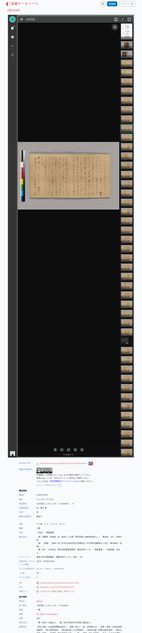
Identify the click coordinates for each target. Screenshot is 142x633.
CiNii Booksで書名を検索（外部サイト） (58, 591)
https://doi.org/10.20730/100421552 (57, 587)
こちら (65, 474)
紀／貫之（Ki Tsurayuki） (47, 614)
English (112, 3)
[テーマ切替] (103, 3)
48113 (39, 601)
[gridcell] (22, 3)
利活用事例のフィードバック (62, 481)
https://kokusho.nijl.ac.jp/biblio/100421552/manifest (63, 463)
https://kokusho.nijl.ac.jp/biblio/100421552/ (59, 582)
